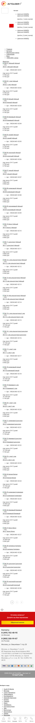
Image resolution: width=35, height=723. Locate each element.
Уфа (5, 708)
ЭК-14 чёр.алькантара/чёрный (13, 299)
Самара (6, 701)
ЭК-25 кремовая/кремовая (12, 496)
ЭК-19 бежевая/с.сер (10, 388)
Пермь (6, 713)
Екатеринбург (8, 696)
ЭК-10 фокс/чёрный (10, 227)
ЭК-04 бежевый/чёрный (11, 120)
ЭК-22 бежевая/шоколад (11, 442)
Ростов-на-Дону (9, 706)
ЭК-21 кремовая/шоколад (12, 424)
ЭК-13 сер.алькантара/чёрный (13, 281)
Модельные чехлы (12, 53)
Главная (9, 49)
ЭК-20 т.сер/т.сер (9, 406)
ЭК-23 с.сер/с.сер (9, 460)
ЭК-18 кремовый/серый (11, 370)
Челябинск (7, 705)
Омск (5, 703)
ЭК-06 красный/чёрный (11, 156)
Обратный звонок (17, 622)
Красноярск (8, 712)
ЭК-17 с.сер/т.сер (9, 353)
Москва (6, 691)
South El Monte (9, 689)
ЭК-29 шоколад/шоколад (11, 567)
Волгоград (7, 710)
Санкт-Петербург (9, 692)
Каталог (9, 51)
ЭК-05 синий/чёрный (10, 138)
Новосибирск (8, 694)
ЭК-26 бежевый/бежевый (11, 513)
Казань (6, 699)
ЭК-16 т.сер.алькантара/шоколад (14, 335)
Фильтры (6, 61)
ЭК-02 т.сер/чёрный (9, 85)
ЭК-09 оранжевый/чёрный (12, 210)
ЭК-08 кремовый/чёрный (11, 192)
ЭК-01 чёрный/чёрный (10, 67)
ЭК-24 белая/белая (9, 478)
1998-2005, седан (12, 58)
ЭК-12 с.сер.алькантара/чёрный (14, 263)
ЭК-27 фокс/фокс (9, 531)
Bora (8, 56)
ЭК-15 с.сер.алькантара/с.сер (13, 317)
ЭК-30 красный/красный (11, 585)
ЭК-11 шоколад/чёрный (11, 245)
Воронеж (7, 715)
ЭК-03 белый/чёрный (10, 102)
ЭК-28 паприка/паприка (11, 549)
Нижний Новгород (10, 698)
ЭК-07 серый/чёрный (10, 174)
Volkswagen (10, 54)
